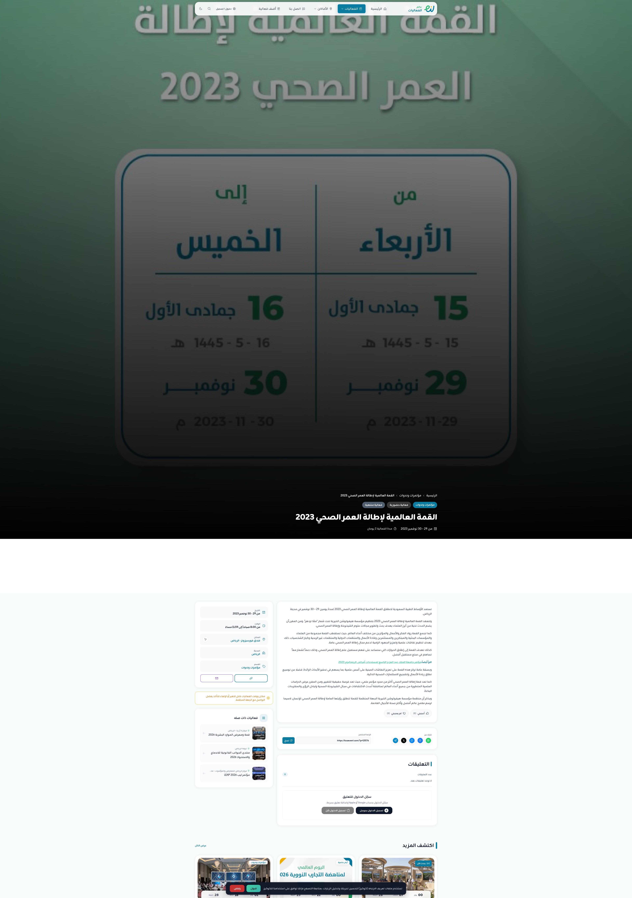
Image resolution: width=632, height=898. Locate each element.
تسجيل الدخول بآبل (335, 810)
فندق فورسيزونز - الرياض (245, 640)
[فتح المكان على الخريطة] (205, 639)
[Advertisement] (316, 564)
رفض (237, 888)
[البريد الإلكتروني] (216, 678)
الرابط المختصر (365, 735)
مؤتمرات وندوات (410, 495)
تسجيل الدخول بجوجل (373, 810)
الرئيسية (431, 495)
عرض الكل (200, 845)
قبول (253, 888)
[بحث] (209, 9)
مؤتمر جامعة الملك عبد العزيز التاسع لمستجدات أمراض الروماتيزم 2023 (379, 662)
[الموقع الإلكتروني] (251, 678)
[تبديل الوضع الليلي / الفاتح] (201, 9)
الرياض (255, 654)
